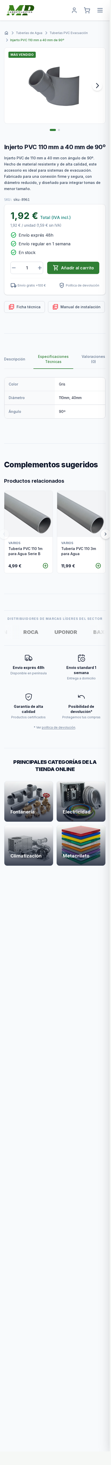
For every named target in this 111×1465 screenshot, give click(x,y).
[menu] (100, 10)
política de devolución (58, 727)
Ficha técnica (24, 307)
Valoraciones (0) (93, 359)
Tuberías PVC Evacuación (69, 33)
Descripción (14, 359)
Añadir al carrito (73, 267)
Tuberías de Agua (29, 33)
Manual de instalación (76, 307)
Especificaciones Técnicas (53, 359)
